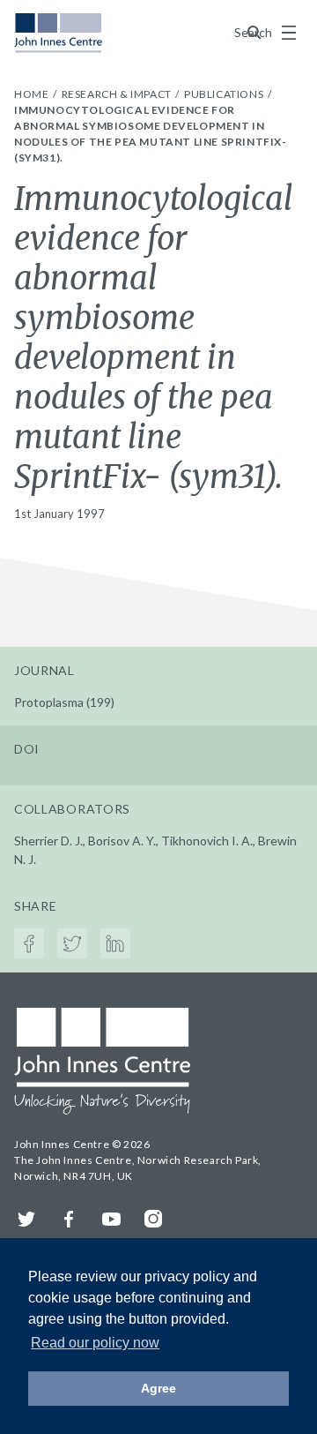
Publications (225, 94)
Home (32, 94)
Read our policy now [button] (95, 1342)
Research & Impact (118, 94)
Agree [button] (158, 1388)
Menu (289, 33)
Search (254, 32)
